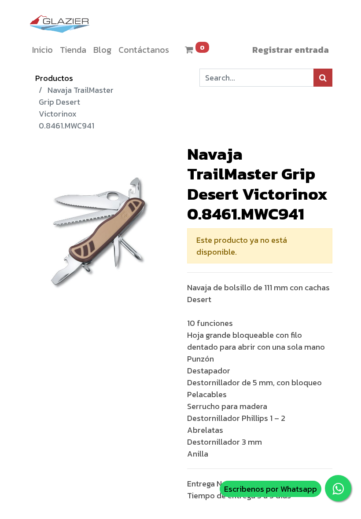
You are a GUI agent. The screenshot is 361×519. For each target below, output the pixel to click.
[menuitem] (42, 50)
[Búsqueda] (322, 78)
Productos (54, 78)
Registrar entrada (290, 49)
